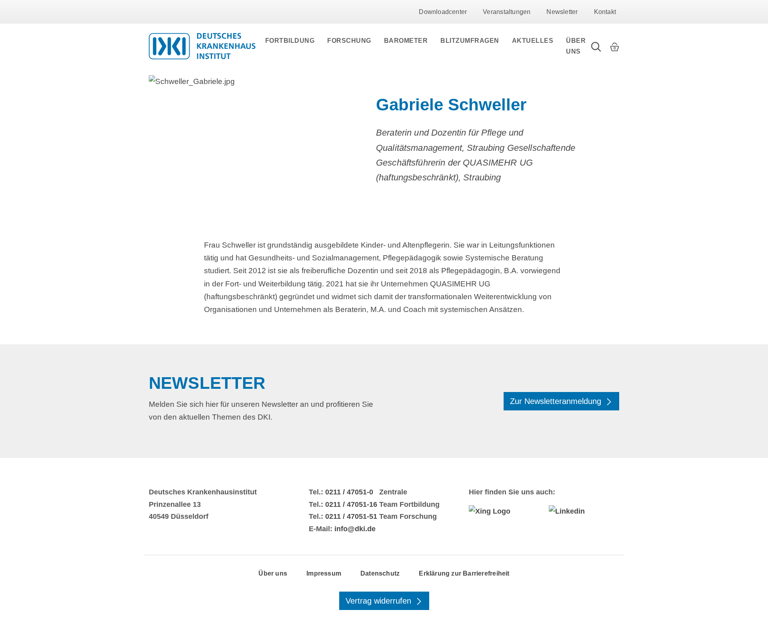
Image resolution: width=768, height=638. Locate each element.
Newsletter (562, 11)
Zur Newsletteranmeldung (557, 401)
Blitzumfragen (469, 40)
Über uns (576, 46)
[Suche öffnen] (596, 46)
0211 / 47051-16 (351, 504)
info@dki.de (355, 529)
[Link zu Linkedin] (584, 511)
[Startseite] (202, 46)
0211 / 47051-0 (349, 492)
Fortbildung (290, 40)
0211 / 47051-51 (351, 516)
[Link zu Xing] (504, 511)
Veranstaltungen (506, 11)
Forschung (349, 40)
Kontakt (605, 11)
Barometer (406, 40)
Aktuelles (533, 40)
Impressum (323, 573)
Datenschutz (380, 573)
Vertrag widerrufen (380, 600)
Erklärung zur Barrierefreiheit (464, 573)
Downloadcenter (443, 11)
